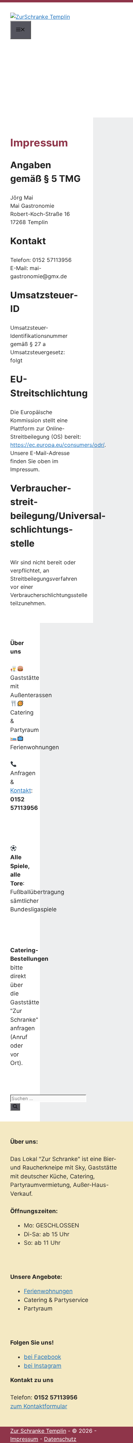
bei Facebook (42, 1356)
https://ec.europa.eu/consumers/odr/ (57, 444)
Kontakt (20, 790)
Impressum (24, 1439)
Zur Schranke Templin (38, 1430)
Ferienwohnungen (48, 1291)
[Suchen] (15, 1107)
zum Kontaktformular (38, 1406)
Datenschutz (60, 1439)
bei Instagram (42, 1365)
